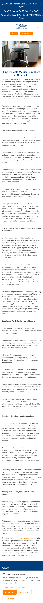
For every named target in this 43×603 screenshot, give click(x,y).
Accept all (10, 592)
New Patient (26, 33)
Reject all (25, 592)
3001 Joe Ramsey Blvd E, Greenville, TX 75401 (22, 5)
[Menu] (38, 27)
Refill (14, 33)
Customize (9, 598)
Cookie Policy (20, 587)
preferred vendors (14, 269)
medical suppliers (23, 538)
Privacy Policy (8, 587)
